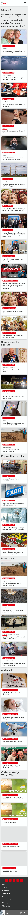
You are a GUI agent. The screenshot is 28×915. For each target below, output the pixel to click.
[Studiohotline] (21, 880)
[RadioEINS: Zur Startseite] (12, 3)
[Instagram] (14, 880)
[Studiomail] (17, 880)
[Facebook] (10, 880)
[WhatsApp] (6, 880)
